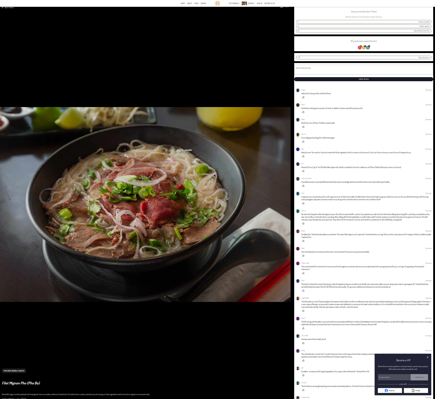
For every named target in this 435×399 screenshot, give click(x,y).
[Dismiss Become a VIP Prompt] (427, 357)
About (189, 3)
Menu (197, 3)
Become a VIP (270, 3)
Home (183, 3)
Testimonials (234, 3)
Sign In (259, 3)
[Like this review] (303, 97)
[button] (8, 7)
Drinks (203, 3)
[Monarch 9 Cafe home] (217, 3)
